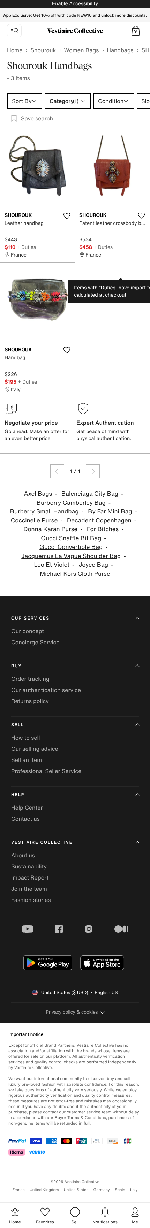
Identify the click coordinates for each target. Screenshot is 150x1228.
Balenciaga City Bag (89, 493)
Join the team (29, 888)
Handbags (120, 50)
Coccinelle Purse (34, 520)
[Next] (93, 471)
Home (14, 50)
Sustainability (29, 866)
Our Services (30, 618)
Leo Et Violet (52, 564)
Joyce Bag (93, 564)
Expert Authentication (105, 422)
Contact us (25, 818)
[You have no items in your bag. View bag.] (136, 31)
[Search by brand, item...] (14, 30)
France (18, 1189)
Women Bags (81, 50)
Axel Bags (38, 493)
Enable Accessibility (75, 3)
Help (17, 795)
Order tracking (30, 679)
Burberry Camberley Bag (71, 502)
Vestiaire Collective (42, 842)
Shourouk (43, 50)
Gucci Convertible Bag (71, 547)
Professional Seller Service (46, 771)
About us (23, 855)
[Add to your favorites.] (66, 216)
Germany (101, 1189)
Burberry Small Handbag (44, 511)
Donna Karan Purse (50, 529)
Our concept (27, 631)
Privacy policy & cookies (72, 1012)
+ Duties (26, 247)
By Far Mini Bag (110, 511)
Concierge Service (35, 642)
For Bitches (103, 529)
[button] (136, 31)
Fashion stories (31, 900)
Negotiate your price (31, 422)
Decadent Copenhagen (99, 520)
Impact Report (29, 877)
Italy (134, 1189)
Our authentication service (46, 690)
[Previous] (57, 471)
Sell (17, 725)
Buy (16, 666)
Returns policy (30, 701)
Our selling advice (34, 749)
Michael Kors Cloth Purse (75, 573)
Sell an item (26, 760)
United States (76, 1189)
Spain (120, 1189)
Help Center (27, 807)
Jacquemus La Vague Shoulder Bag (71, 556)
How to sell (25, 737)
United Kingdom (44, 1189)
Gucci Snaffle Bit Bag (71, 538)
